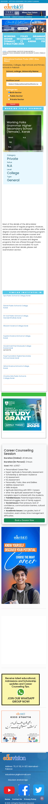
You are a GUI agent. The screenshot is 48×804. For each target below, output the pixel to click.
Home (4, 51)
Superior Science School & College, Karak (16, 337)
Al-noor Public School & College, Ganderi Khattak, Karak (15, 317)
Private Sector (17, 99)
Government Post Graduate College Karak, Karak (17, 347)
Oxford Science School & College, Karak (16, 367)
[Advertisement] (24, 203)
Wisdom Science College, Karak (15, 326)
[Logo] (24, 757)
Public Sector (16, 96)
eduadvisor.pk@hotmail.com (18, 774)
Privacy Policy (30, 799)
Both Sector (16, 92)
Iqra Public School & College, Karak (16, 296)
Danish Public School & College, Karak (15, 307)
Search (12, 104)
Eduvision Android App (18, 780)
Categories (11, 89)
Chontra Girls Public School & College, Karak (14, 377)
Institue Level (12, 80)
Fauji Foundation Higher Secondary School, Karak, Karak (17, 357)
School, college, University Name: (22, 71)
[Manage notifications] (42, 798)
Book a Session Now (24, 520)
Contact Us (17, 799)
